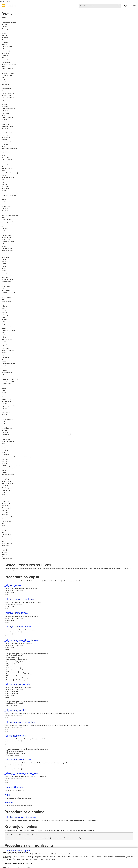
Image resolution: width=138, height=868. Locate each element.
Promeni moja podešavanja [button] (22, 863)
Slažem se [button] (7, 863)
